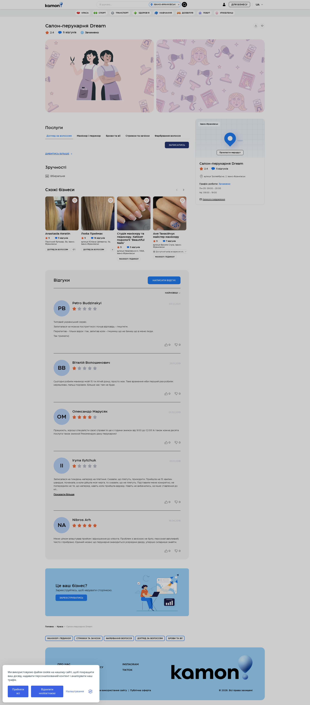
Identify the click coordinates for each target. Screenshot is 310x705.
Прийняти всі (18, 691)
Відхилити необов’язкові (47, 691)
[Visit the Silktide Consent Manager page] (90, 691)
